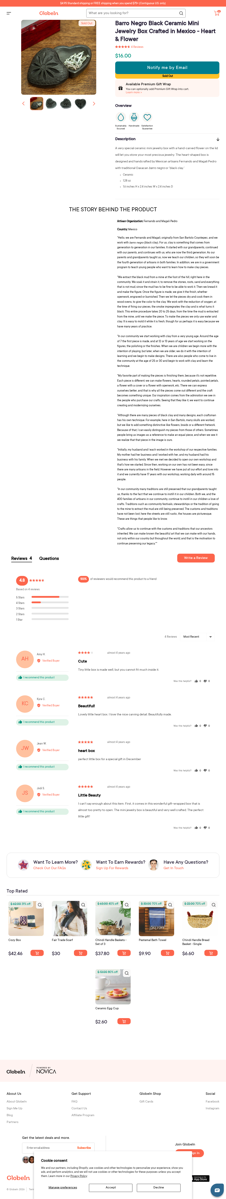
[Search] (181, 13)
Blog (10, 1115)
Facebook (212, 1102)
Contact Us (79, 1108)
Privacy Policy (78, 1176)
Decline (158, 1188)
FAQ (74, 1102)
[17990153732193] (37, 953)
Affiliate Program (83, 1115)
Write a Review (196, 558)
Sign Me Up (14, 1108)
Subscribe (84, 1148)
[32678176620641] (80, 953)
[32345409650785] (167, 953)
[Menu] (9, 13)
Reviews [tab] (21, 558)
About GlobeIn (17, 1102)
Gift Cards (146, 1102)
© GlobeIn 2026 (15, 1189)
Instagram (212, 1108)
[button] (94, 103)
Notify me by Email (167, 68)
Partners (12, 1122)
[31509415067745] (124, 1021)
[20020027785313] (211, 953)
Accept (111, 1188)
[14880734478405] (124, 953)
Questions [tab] (49, 559)
